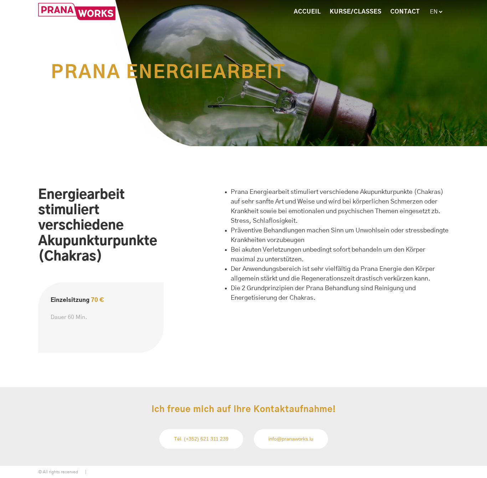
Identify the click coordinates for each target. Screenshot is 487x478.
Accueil (307, 12)
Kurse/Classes (355, 12)
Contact (405, 12)
